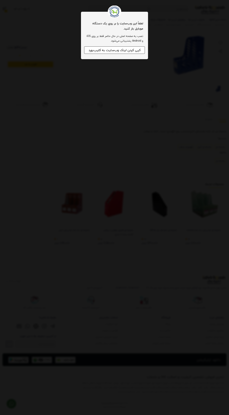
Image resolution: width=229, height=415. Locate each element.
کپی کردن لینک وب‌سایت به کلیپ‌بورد (115, 50)
